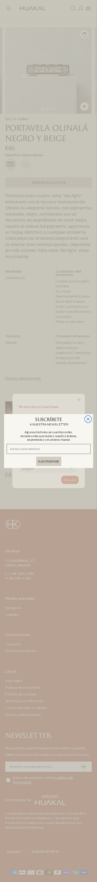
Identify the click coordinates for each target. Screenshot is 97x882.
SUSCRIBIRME (48, 461)
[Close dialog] (88, 419)
